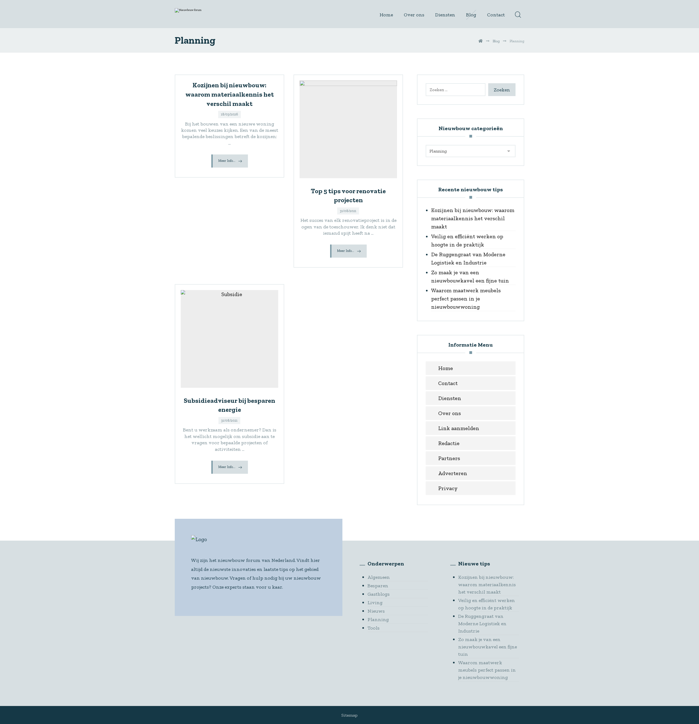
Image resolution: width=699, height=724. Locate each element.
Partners (449, 458)
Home (445, 368)
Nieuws (376, 611)
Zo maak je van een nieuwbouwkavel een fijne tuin (470, 276)
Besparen (378, 586)
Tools (374, 628)
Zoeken (502, 90)
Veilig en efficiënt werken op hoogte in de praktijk (467, 240)
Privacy (448, 488)
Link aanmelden (458, 428)
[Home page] (480, 41)
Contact (448, 383)
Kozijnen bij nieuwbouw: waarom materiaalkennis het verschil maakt (472, 218)
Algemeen (379, 577)
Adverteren (452, 473)
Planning (378, 619)
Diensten (449, 398)
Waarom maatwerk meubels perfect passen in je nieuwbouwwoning (466, 298)
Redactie (449, 443)
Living (375, 603)
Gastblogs (379, 594)
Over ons (449, 413)
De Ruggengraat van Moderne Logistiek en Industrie (468, 258)
